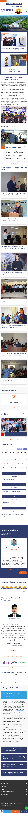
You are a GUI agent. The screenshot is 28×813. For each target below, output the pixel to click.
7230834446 (19, 6)
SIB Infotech (19, 808)
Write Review (4, 534)
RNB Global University (17, 710)
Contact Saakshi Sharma (14, 554)
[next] (26, 449)
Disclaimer (3, 805)
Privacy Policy (10, 803)
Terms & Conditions (18, 803)
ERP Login (3, 803)
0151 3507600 (11, 6)
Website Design (4, 808)
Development (12, 808)
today (19, 448)
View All (24, 520)
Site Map (9, 805)
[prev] (24, 449)
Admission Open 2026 (14, 3)
